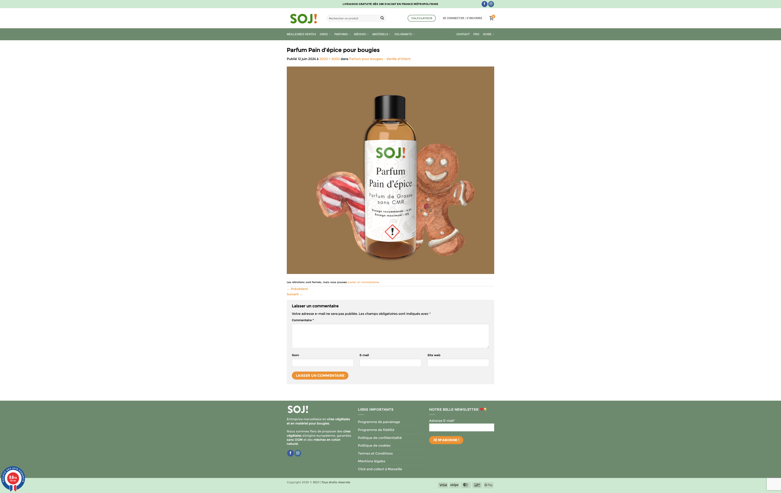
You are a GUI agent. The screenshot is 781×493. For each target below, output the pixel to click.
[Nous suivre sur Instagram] (491, 4)
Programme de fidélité (376, 430)
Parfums (341, 34)
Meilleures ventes (301, 34)
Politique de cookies (374, 445)
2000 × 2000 (329, 59)
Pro (476, 34)
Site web (434, 355)
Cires (324, 34)
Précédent (297, 289)
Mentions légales (371, 461)
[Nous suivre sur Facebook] (485, 4)
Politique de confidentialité (380, 438)
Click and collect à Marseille (380, 469)
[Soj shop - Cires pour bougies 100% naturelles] (304, 18)
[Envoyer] (382, 18)
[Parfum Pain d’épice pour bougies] (390, 170)
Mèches (360, 34)
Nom (295, 355)
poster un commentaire (363, 282)
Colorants (403, 34)
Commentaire (303, 320)
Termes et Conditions (375, 453)
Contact (463, 34)
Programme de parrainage (379, 422)
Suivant (295, 294)
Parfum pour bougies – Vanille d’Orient (380, 59)
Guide (487, 34)
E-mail (364, 355)
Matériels (380, 34)
